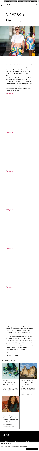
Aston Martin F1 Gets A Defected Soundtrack (9, 384)
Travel (32, 380)
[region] (19, 446)
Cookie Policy (25, 446)
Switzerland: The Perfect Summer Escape (27, 384)
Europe (22, 380)
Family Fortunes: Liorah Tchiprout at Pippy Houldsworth (10, 418)
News (7, 380)
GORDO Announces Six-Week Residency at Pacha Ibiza (22, 1)
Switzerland (28, 380)
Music (4, 380)
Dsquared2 (19, 64)
